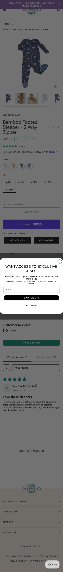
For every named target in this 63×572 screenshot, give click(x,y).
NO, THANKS (31, 305)
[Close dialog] (60, 261)
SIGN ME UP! (31, 298)
